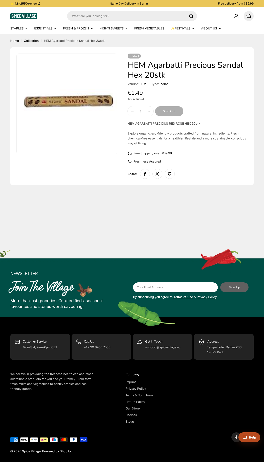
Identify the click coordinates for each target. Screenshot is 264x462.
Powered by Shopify (56, 451)
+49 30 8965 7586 (97, 347)
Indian (164, 84)
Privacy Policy (207, 297)
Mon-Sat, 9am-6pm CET (40, 347)
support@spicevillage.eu (162, 347)
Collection (31, 41)
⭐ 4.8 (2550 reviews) (25, 3)
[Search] (191, 16)
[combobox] (132, 16)
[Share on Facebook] (145, 174)
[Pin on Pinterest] (170, 174)
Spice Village (31, 451)
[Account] (236, 16)
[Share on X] (157, 174)
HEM (142, 84)
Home (14, 41)
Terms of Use (183, 297)
